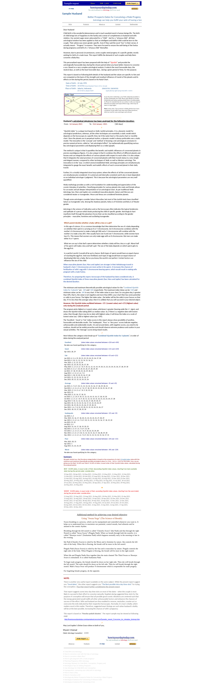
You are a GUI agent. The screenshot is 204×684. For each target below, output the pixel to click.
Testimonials (134, 24)
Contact (117, 24)
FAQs (70, 24)
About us (102, 24)
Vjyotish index (125, 459)
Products (86, 24)
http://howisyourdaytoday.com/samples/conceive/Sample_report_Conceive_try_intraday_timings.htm (102, 619)
